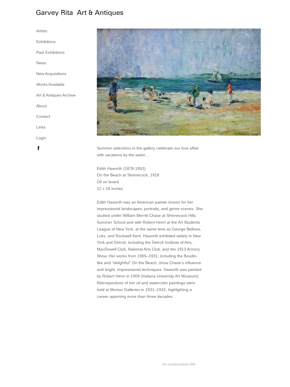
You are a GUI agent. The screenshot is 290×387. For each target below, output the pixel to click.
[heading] (50, 14)
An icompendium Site (179, 364)
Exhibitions (46, 41)
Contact (43, 116)
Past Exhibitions (50, 52)
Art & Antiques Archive (56, 95)
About (41, 106)
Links (41, 127)
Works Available (50, 84)
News (41, 63)
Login (41, 138)
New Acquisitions (51, 73)
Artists (41, 31)
